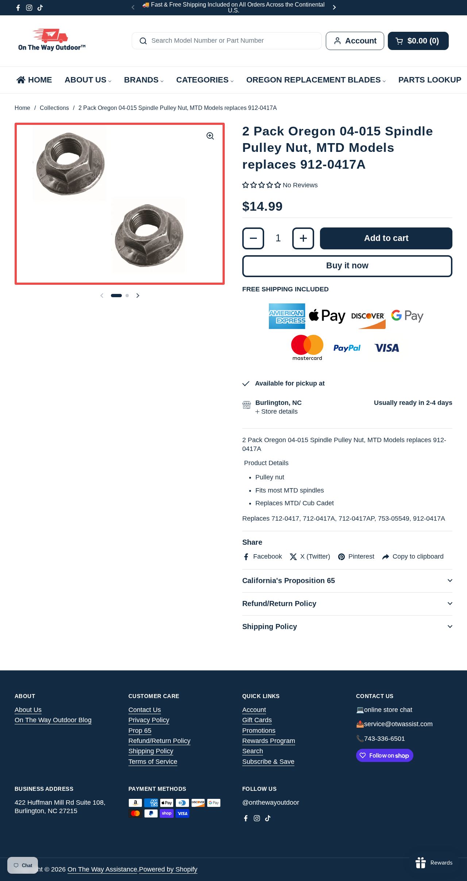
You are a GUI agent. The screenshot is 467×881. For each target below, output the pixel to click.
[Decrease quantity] (253, 238)
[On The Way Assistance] (51, 41)
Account (254, 709)
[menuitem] (33, 79)
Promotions (258, 730)
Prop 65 (139, 730)
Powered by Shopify (168, 869)
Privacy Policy (148, 720)
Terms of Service (152, 761)
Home (22, 108)
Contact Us (144, 709)
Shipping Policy (150, 751)
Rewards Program (268, 740)
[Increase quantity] (303, 238)
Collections (54, 108)
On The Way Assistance (102, 869)
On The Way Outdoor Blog (53, 720)
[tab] (276, 411)
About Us (28, 709)
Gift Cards (257, 720)
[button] (116, 295)
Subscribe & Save (268, 761)
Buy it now (347, 265)
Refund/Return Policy (159, 740)
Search (252, 751)
